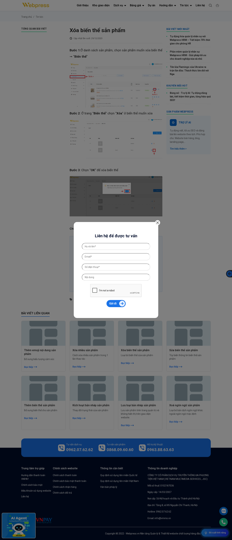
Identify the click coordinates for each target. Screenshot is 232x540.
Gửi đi (113, 303)
